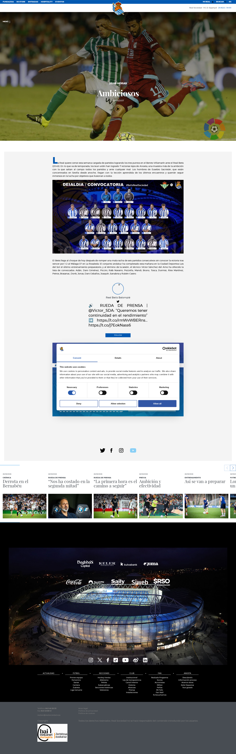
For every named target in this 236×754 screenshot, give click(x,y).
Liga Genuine (76, 690)
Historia (132, 685)
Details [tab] (118, 358)
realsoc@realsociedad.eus (48, 715)
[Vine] (135, 659)
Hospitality (47, 2)
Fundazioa (8, 2)
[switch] (103, 392)
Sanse (76, 682)
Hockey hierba (104, 678)
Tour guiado (187, 688)
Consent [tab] (77, 358)
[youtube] (133, 450)
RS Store (21, 2)
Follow (118, 335)
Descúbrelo (187, 678)
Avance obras (187, 682)
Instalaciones (132, 692)
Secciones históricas (104, 688)
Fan (159, 673)
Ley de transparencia (132, 680)
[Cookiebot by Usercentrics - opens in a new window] (164, 349)
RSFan (160, 685)
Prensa (132, 690)
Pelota (104, 682)
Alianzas (132, 688)
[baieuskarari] (52, 732)
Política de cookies (86, 713)
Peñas (159, 688)
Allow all (157, 403)
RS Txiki (159, 690)
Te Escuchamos (159, 695)
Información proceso (187, 680)
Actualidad (48, 673)
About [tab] (159, 358)
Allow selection (118, 403)
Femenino (76, 680)
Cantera (76, 685)
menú (6, 22)
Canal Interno (132, 682)
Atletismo (104, 680)
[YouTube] (125, 659)
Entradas (33, 2)
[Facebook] (111, 450)
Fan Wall (159, 692)
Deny (78, 403)
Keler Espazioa (187, 685)
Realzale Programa (159, 678)
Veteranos (104, 690)
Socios (160, 680)
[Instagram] (121, 450)
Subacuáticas (104, 685)
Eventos (59, 2)
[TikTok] (115, 659)
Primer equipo (76, 678)
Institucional (131, 678)
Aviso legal (83, 708)
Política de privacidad (88, 711)
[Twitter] (102, 450)
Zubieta (76, 688)
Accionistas (160, 682)
